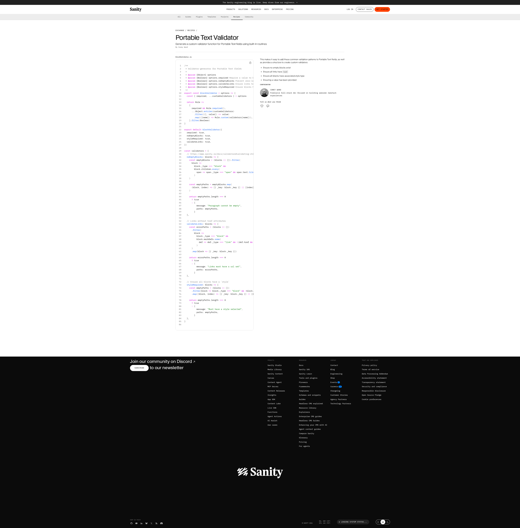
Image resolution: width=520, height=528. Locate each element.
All (179, 17)
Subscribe (139, 368)
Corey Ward (183, 47)
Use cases (272, 425)
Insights (272, 395)
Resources (256, 9)
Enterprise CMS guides (310, 416)
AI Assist (272, 420)
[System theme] (383, 522)
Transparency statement (374, 382)
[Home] (136, 9)
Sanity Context (275, 374)
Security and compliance (374, 386)
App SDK (271, 399)
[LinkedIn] (141, 523)
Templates (211, 17)
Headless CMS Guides (309, 420)
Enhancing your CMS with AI (313, 425)
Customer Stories (339, 395)
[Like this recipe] (262, 106)
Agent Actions (275, 416)
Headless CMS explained (311, 403)
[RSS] (156, 523)
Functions (272, 412)
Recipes (236, 17)
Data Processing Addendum (375, 374)
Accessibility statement (374, 378)
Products (230, 9)
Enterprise (277, 9)
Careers (334, 386)
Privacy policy (369, 365)
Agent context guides (310, 429)
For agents (304, 446)
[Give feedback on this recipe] (268, 106)
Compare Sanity (306, 433)
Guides (188, 17)
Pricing (290, 9)
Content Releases (276, 391)
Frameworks (304, 386)
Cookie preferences (371, 399)
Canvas (271, 378)
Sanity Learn (305, 374)
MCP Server (273, 386)
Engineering (336, 374)
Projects (224, 17)
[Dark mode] (387, 522)
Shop (332, 378)
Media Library (275, 369)
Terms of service (370, 369)
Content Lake (274, 403)
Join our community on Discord (161, 361)
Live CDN (272, 408)
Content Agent (275, 382)
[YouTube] (136, 523)
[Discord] (161, 523)
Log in (350, 9)
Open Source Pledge (371, 395)
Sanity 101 (304, 369)
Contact (334, 365)
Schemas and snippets (310, 395)
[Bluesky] (146, 523)
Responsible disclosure (374, 391)
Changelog (335, 391)
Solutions (243, 9)
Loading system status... (354, 522)
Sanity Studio (275, 365)
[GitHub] (131, 523)
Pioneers (303, 382)
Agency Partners (338, 399)
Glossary (303, 438)
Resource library (307, 408)
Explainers (304, 412)
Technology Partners (340, 403)
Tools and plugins (308, 378)
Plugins (199, 17)
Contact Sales (365, 9)
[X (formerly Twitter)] (151, 523)
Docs (266, 9)
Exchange (180, 30)
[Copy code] (250, 62)
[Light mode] (378, 522)
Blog (332, 369)
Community (249, 17)
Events (333, 382)
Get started (382, 9)
